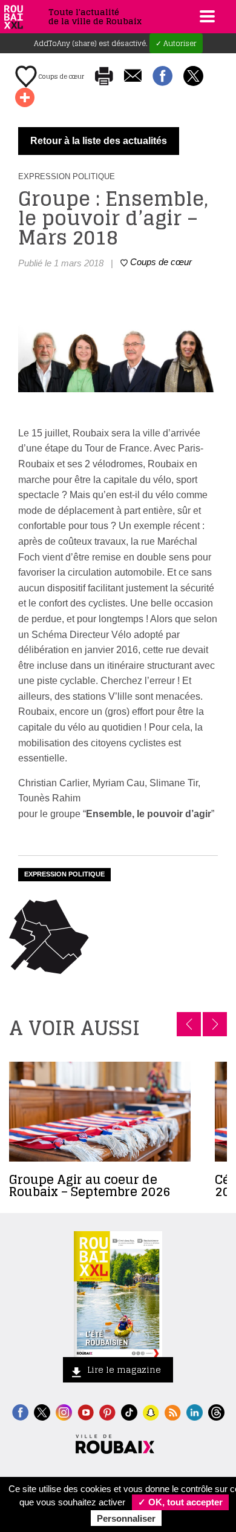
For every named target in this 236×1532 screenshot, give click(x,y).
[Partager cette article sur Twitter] (193, 77)
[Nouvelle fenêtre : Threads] (216, 1411)
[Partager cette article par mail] (133, 76)
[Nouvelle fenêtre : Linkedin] (194, 1411)
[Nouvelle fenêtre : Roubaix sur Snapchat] (151, 1411)
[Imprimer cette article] (104, 77)
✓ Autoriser (176, 43)
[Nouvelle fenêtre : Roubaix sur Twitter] (42, 1411)
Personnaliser (126, 1518)
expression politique (64, 874)
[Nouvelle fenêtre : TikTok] (129, 1411)
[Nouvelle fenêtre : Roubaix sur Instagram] (64, 1411)
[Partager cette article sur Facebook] (162, 77)
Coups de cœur (60, 76)
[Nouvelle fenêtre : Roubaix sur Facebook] (20, 1411)
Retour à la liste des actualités (98, 141)
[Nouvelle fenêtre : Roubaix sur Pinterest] (107, 1411)
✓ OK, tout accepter (180, 1502)
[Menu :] (206, 16)
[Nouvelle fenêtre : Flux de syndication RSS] (173, 1411)
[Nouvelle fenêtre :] (85, 1411)
